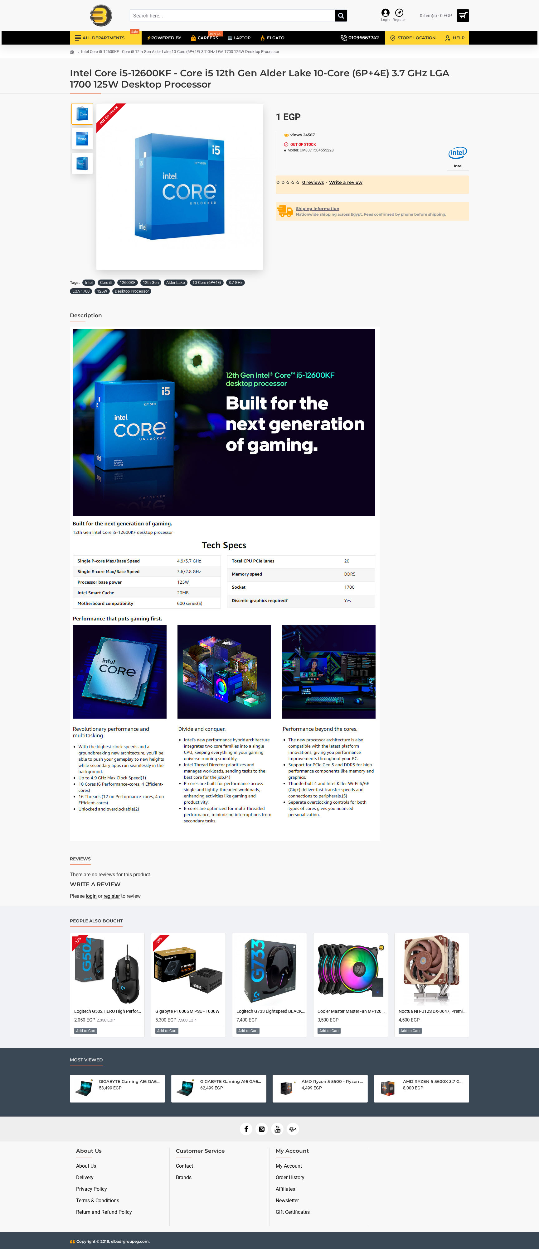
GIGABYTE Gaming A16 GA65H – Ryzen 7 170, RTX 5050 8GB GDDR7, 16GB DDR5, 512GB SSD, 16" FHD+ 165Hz (130, 1081)
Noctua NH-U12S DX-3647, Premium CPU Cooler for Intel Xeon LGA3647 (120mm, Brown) (433, 1011)
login (91, 896)
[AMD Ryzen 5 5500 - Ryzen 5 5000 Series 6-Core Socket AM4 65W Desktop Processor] (286, 1088)
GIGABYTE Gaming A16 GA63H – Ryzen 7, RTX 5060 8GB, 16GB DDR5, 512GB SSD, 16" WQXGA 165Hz (231, 1081)
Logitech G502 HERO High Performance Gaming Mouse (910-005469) (108, 1011)
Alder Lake (175, 282)
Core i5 (106, 282)
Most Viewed (86, 1060)
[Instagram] (261, 1129)
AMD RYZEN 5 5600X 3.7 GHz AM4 (434, 1081)
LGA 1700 (81, 291)
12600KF (127, 282)
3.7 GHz (235, 282)
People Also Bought (96, 921)
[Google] (293, 1129)
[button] (82, 108)
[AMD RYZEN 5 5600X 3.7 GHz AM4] (387, 1088)
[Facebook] (246, 1129)
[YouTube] (277, 1129)
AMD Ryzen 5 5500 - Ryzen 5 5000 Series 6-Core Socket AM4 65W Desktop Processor (333, 1081)
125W (102, 291)
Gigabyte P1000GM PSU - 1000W (187, 1011)
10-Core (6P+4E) (206, 282)
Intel (89, 282)
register (112, 896)
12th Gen (151, 282)
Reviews (80, 859)
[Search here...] (341, 16)
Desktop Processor (132, 291)
